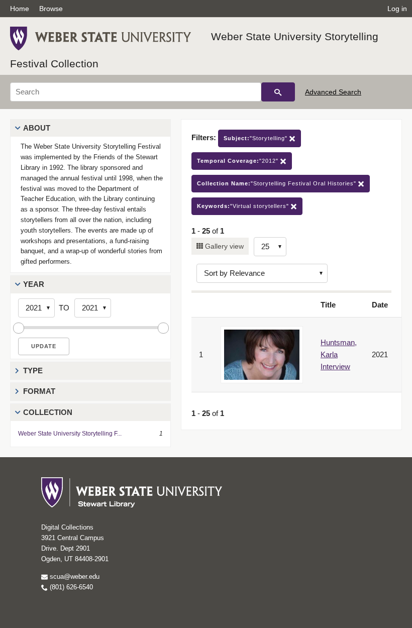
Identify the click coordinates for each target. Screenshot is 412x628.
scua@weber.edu (73, 576)
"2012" (238, 161)
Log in (397, 9)
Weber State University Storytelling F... (70, 433)
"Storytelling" (256, 138)
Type (33, 370)
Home (19, 9)
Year (33, 284)
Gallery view (223, 246)
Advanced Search (333, 92)
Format (39, 391)
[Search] (278, 91)
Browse (51, 9)
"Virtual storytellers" (244, 206)
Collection (47, 412)
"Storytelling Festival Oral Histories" (277, 183)
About (36, 128)
